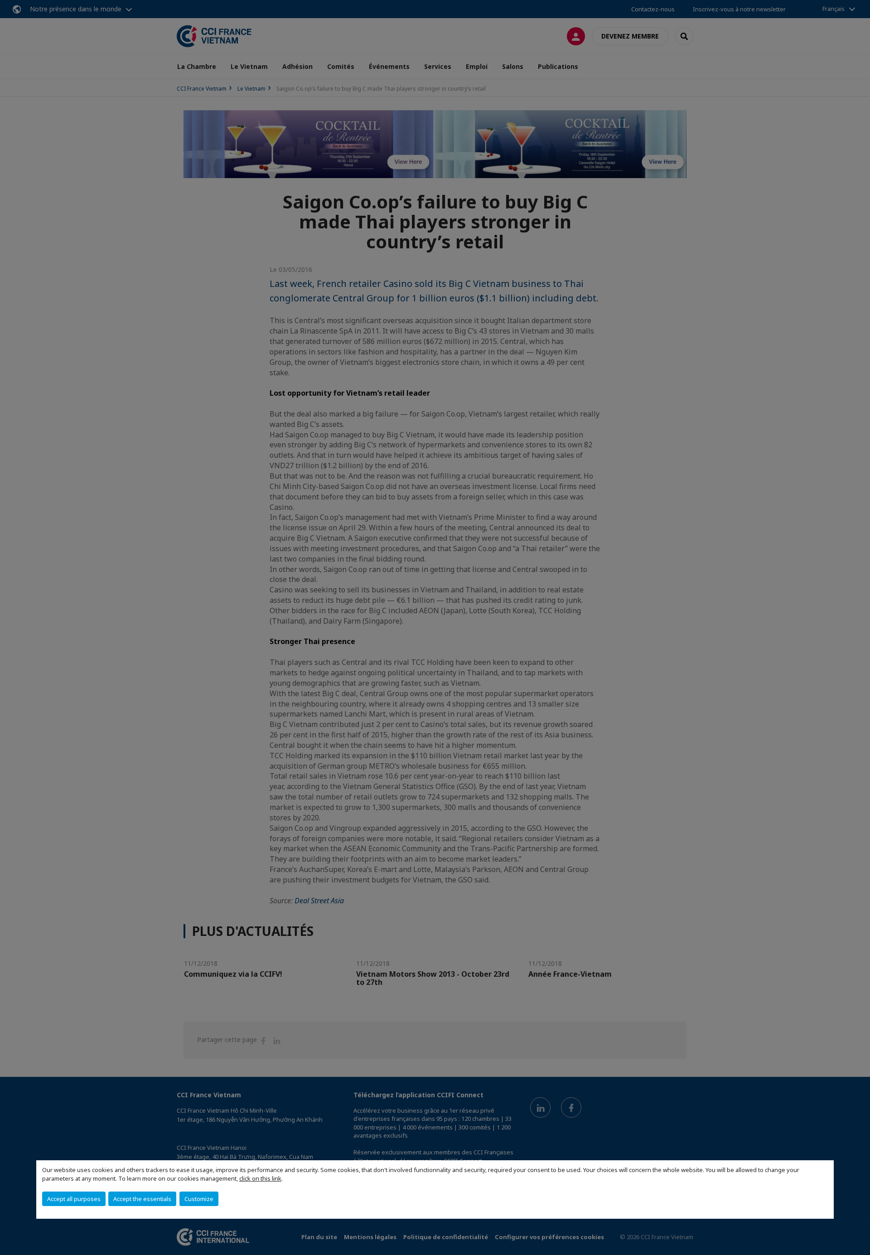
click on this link (260, 1178)
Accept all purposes (74, 1199)
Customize (198, 1199)
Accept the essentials (142, 1199)
